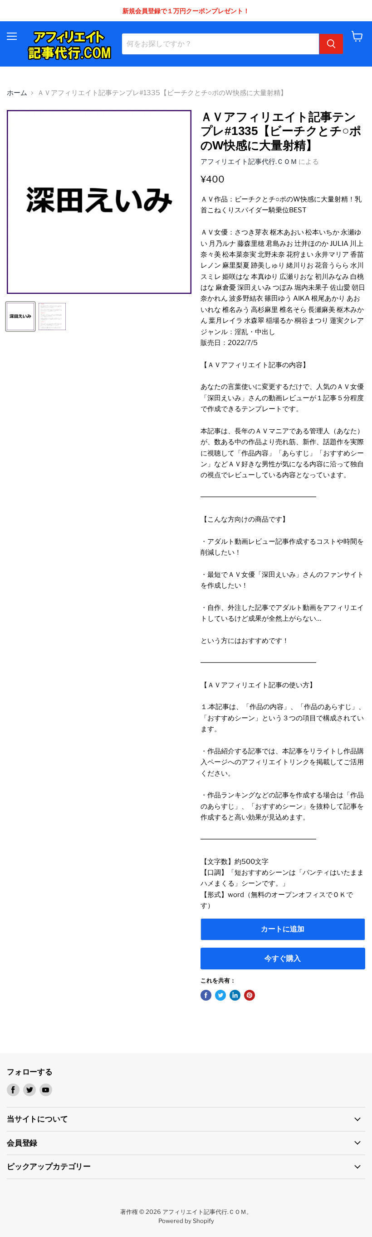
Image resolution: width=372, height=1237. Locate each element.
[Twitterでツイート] (220, 995)
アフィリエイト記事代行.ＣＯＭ (249, 162)
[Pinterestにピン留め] (249, 995)
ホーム (17, 93)
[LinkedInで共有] (235, 995)
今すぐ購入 (282, 958)
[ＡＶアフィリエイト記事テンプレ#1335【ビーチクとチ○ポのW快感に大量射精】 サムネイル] (20, 316)
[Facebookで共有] (206, 995)
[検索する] (331, 44)
